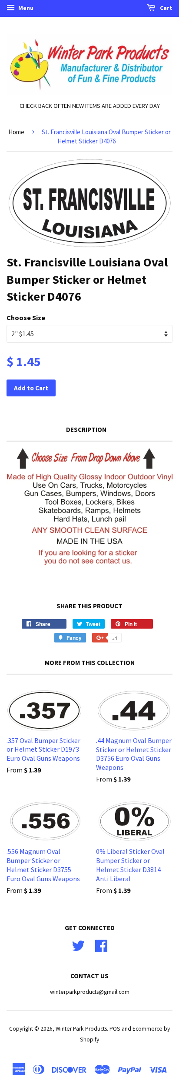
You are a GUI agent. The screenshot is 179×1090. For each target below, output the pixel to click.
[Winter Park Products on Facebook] (101, 944)
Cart (165, 8)
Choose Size (26, 317)
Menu (25, 8)
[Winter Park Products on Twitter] (78, 944)
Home (16, 132)
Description (86, 429)
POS (114, 1028)
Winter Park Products (81, 1028)
